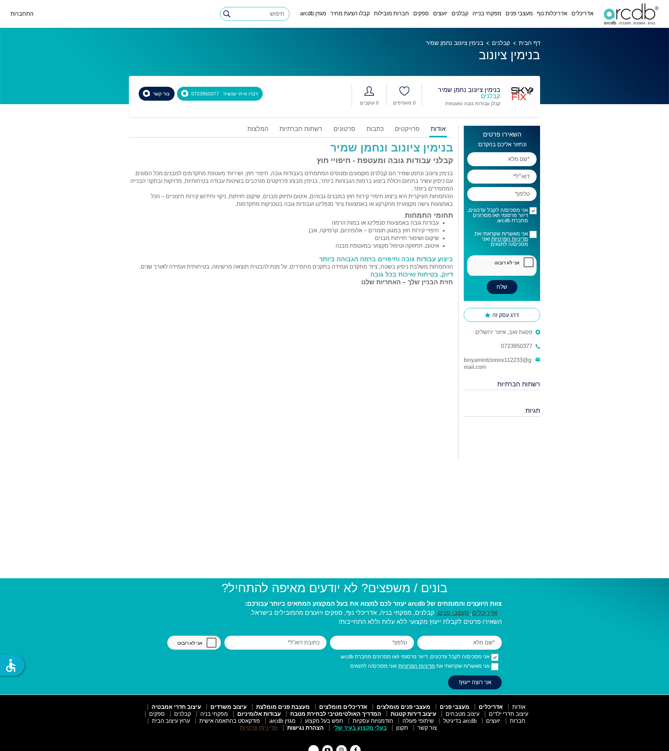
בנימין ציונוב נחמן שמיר (454, 43)
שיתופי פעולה (418, 721)
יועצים (440, 13)
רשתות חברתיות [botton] (300, 129)
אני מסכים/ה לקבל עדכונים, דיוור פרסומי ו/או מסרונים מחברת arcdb (497, 215)
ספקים (421, 13)
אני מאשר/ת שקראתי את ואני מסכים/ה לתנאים (501, 239)
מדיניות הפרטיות (509, 239)
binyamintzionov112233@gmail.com (497, 363)
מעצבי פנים (519, 13)
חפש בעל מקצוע (324, 721)
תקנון (402, 728)
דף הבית (529, 43)
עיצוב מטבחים (462, 714)
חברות (517, 721)
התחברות (21, 14)
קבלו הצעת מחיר (350, 13)
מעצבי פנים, (452, 612)
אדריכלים (582, 13)
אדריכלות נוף (552, 13)
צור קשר (427, 728)
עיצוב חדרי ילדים (508, 714)
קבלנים (460, 13)
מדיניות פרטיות (259, 728)
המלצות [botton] (257, 129)
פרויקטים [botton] (407, 129)
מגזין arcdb (313, 13)
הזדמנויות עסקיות (373, 721)
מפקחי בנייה (486, 13)
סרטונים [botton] (344, 129)
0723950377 (516, 346)
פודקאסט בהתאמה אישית (229, 721)
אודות (518, 707)
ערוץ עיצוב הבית (171, 721)
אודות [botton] (438, 129)
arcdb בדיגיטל (460, 721)
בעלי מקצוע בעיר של (361, 728)
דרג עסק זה (505, 315)
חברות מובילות (391, 13)
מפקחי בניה (214, 714)
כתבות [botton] (375, 129)
